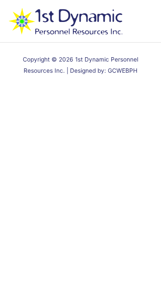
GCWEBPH (122, 70)
